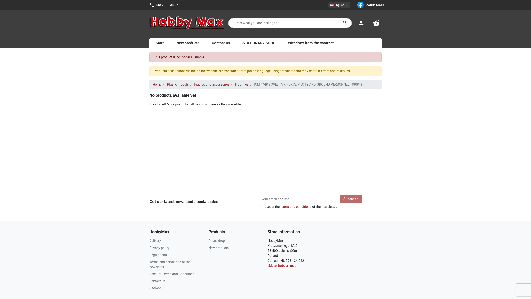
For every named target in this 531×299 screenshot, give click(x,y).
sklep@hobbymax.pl (282, 266)
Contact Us (157, 281)
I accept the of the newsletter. (300, 207)
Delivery (155, 241)
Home (157, 84)
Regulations (158, 255)
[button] (376, 23)
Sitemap (155, 288)
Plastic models (178, 84)
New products (218, 248)
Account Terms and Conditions (171, 274)
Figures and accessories (211, 84)
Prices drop (216, 241)
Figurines (241, 84)
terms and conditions (295, 207)
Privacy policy (159, 248)
